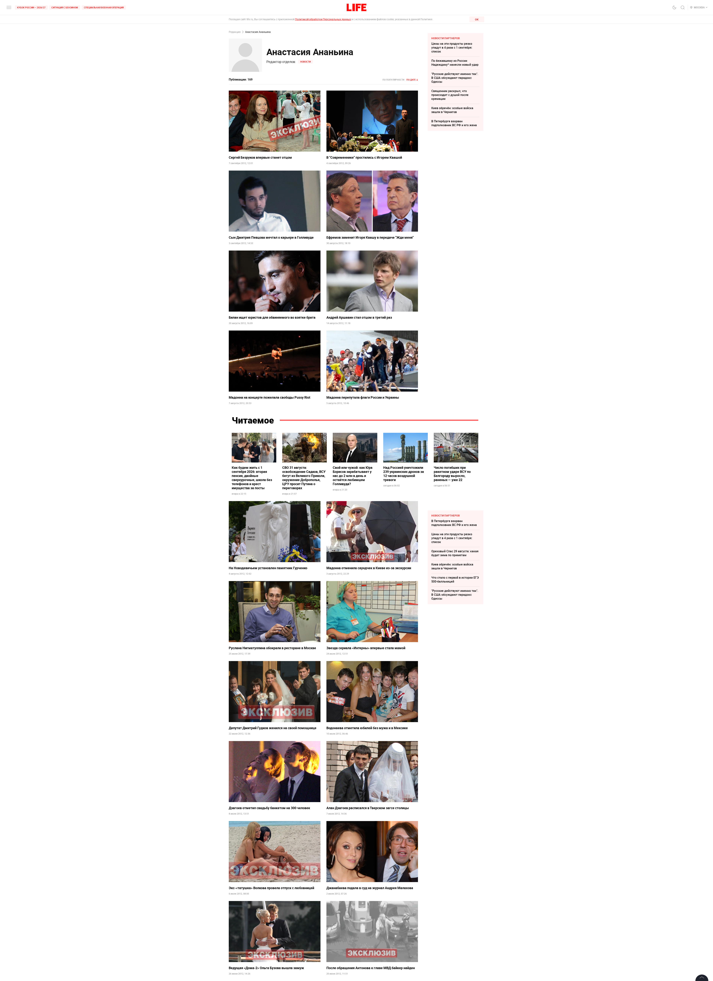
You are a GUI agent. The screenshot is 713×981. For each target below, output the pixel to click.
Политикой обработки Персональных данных (323, 19)
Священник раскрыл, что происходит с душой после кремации (449, 95)
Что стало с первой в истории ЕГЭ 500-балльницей (455, 579)
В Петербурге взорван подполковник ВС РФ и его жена (454, 123)
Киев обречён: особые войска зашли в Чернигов (452, 110)
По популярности (393, 79)
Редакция (235, 32)
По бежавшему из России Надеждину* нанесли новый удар (454, 63)
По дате (411, 79)
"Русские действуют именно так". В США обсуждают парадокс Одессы (454, 78)
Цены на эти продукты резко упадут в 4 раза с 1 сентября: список (451, 47)
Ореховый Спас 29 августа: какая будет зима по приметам (454, 553)
